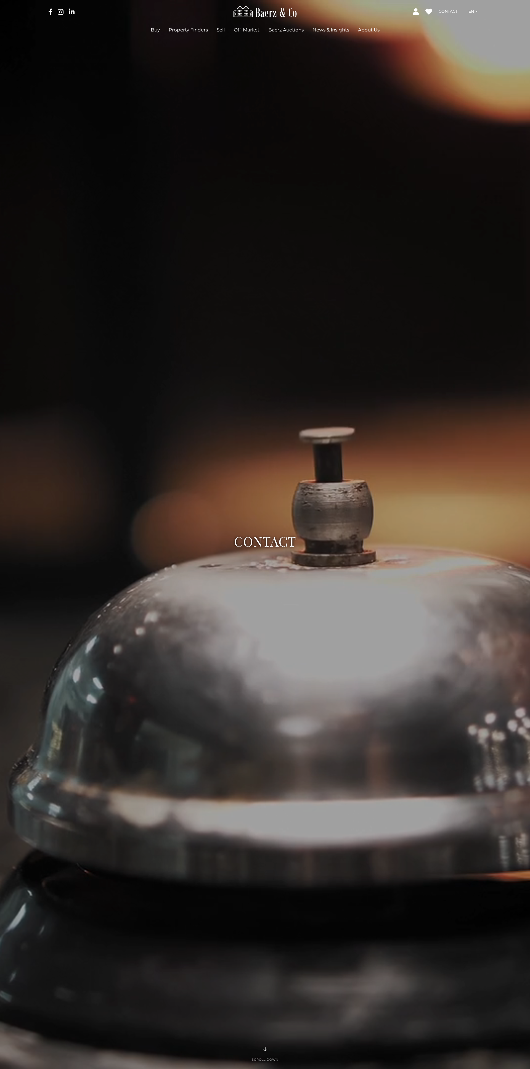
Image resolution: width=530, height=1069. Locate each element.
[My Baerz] (416, 11)
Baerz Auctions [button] (286, 29)
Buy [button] (155, 29)
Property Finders (188, 29)
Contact (448, 11)
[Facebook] (51, 11)
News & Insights (330, 29)
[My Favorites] (429, 11)
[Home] (265, 11)
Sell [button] (221, 29)
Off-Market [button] (246, 29)
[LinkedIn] (72, 11)
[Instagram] (61, 11)
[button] (473, 11)
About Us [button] (369, 29)
